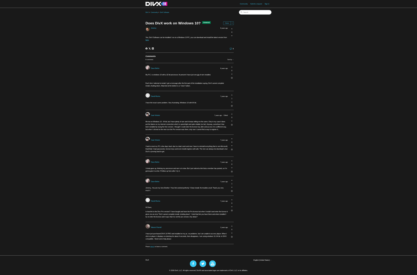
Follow (227, 23)
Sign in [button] (267, 4)
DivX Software (164, 12)
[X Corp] (150, 48)
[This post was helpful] (232, 29)
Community (244, 4)
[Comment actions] (232, 78)
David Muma (155, 96)
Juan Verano (155, 115)
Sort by (229, 59)
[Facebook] (146, 48)
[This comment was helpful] (232, 67)
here (147, 40)
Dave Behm (155, 68)
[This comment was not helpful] (232, 74)
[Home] (156, 4)
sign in (152, 246)
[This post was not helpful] (232, 36)
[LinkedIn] (153, 48)
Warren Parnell (156, 227)
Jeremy (153, 28)
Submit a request (256, 4)
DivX (147, 12)
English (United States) (261, 260)
